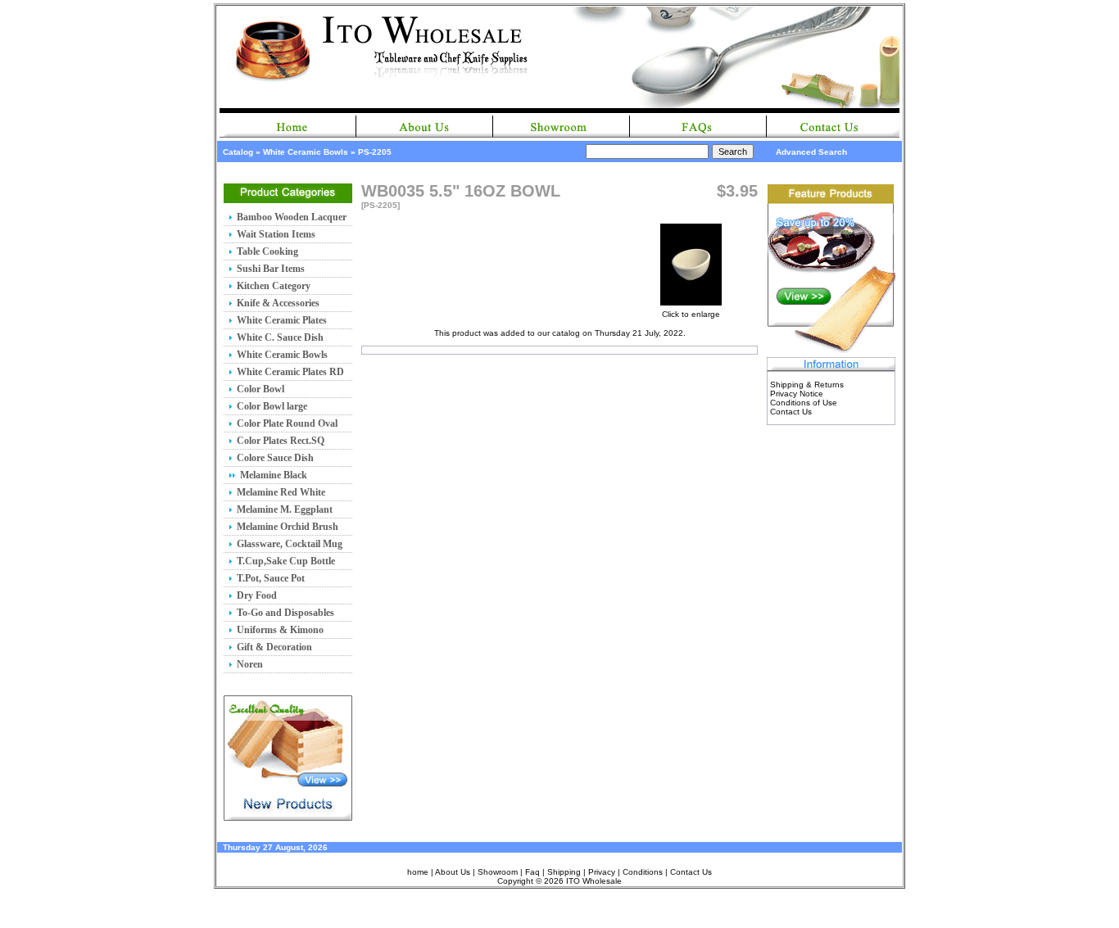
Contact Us (791, 411)
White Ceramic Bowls (305, 151)
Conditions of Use (803, 402)
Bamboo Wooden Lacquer (292, 217)
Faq (532, 871)
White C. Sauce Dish (280, 337)
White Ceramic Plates (282, 320)
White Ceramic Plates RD (290, 372)
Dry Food (257, 595)
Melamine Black (273, 475)
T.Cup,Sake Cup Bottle (286, 561)
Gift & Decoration (274, 647)
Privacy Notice (796, 393)
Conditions (643, 871)
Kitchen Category (273, 286)
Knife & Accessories (278, 303)
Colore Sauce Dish (275, 458)
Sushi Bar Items (271, 268)
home (417, 871)
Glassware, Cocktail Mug (289, 544)
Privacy (601, 871)
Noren (250, 664)
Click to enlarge (691, 314)
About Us (452, 871)
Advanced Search (811, 151)
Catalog (238, 151)
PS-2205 (375, 151)
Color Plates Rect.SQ (280, 440)
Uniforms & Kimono (280, 630)
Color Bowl (260, 389)
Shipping (564, 871)
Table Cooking (267, 251)
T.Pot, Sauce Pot (271, 578)
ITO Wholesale (594, 880)
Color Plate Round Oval (287, 423)
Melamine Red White (281, 492)
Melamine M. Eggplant (285, 509)
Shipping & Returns (807, 384)
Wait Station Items (276, 234)
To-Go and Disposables (285, 612)
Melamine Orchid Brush (287, 526)
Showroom (498, 871)
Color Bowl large (272, 406)
